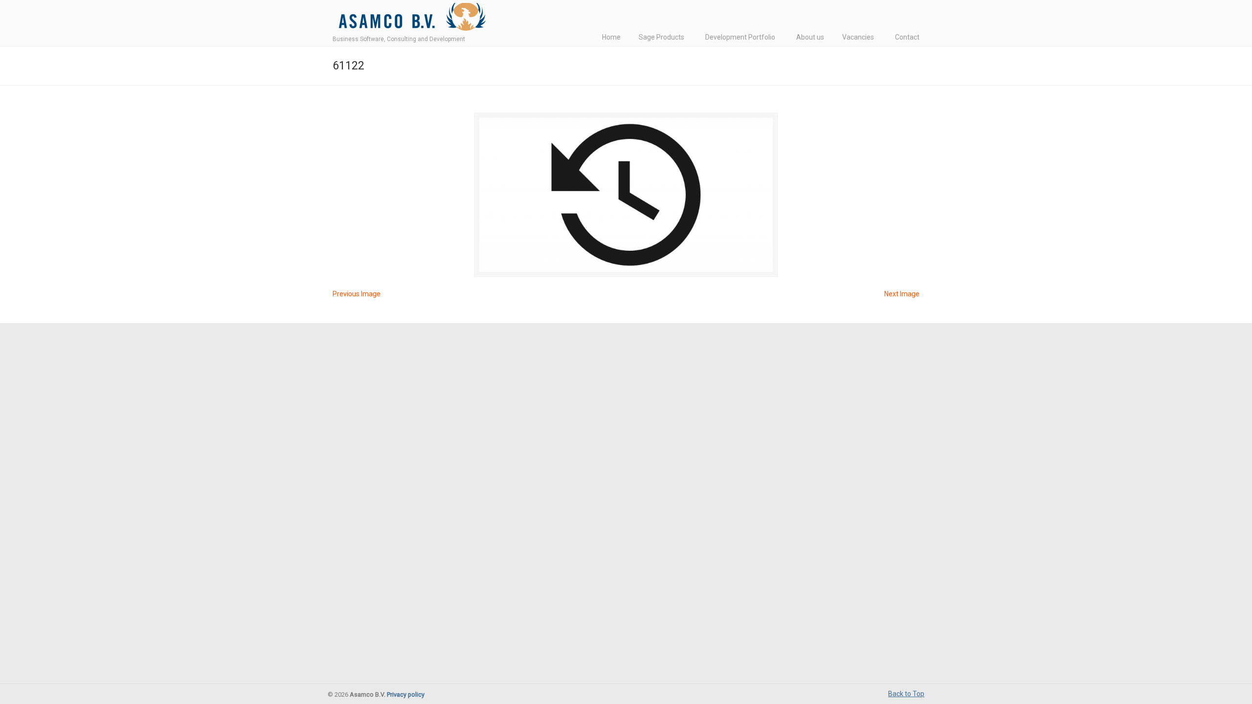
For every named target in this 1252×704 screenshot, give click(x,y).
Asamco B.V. (410, 19)
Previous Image (356, 294)
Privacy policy (406, 694)
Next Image (901, 294)
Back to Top (906, 694)
